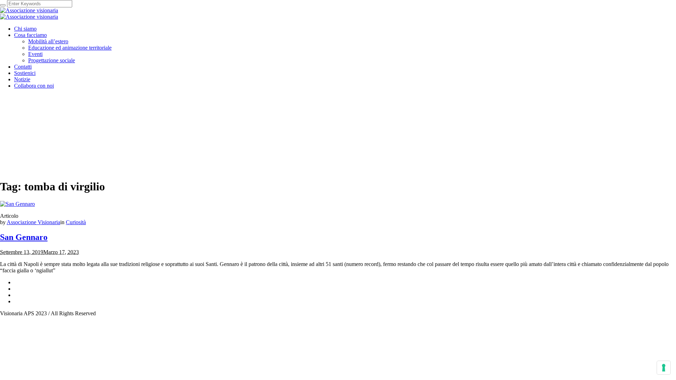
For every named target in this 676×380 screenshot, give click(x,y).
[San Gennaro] (17, 204)
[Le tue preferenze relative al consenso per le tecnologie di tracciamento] (663, 367)
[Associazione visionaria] (29, 13)
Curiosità (76, 222)
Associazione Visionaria (33, 222)
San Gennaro (24, 237)
